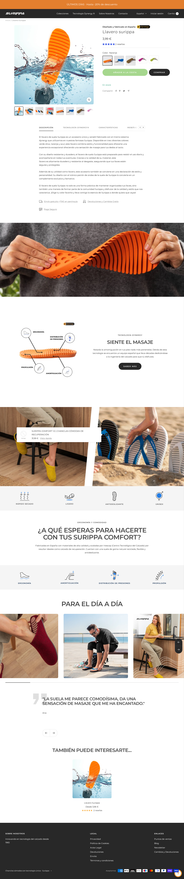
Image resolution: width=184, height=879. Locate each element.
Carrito (173, 13)
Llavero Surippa (92, 803)
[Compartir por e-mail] (128, 91)
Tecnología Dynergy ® (84, 13)
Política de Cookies (99, 843)
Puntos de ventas (163, 839)
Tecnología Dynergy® (76, 127)
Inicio (7, 20)
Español (140, 13)
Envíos (93, 856)
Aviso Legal (95, 847)
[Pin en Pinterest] (119, 91)
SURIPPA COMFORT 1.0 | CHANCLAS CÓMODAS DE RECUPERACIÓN (58, 433)
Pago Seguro (50, 209)
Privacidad (95, 839)
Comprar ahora (159, 73)
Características (108, 127)
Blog (156, 843)
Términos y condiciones (101, 860)
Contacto (123, 13)
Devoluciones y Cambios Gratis (103, 201)
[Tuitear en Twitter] (124, 91)
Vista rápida (46, 438)
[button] (109, 44)
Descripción (46, 127)
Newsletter (159, 847)
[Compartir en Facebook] (116, 91)
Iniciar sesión (157, 13)
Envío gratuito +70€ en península (61, 201)
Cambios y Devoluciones (166, 852)
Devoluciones (96, 852)
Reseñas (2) (134, 127)
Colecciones (62, 13)
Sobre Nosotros (106, 13)
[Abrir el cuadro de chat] (178, 873)
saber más (130, 366)
